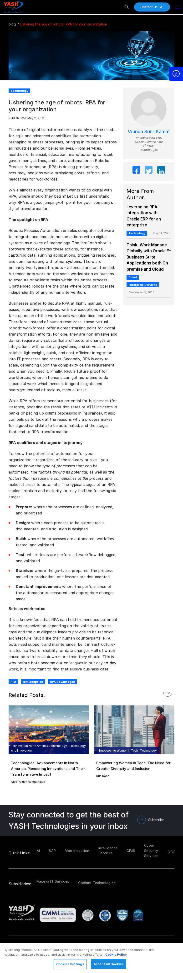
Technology (136, 233)
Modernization (77, 851)
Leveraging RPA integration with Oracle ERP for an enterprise (144, 216)
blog (12, 24)
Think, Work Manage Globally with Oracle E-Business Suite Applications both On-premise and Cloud (149, 257)
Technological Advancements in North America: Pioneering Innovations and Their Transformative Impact (48, 769)
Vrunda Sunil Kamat (149, 131)
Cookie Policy (116, 954)
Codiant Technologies (97, 883)
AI (38, 851)
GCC (171, 852)
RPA (13, 682)
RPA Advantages (62, 682)
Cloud (132, 277)
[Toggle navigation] (177, 7)
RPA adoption (33, 682)
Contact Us (149, 7)
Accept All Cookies (109, 964)
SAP (52, 851)
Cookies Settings (70, 964)
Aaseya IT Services (53, 881)
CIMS (131, 851)
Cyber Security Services (151, 850)
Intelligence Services (108, 850)
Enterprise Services (142, 285)
